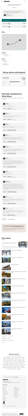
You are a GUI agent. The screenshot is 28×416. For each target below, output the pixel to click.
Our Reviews (4, 389)
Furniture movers (16, 389)
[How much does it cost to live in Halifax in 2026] (6, 324)
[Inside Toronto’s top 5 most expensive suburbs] (6, 260)
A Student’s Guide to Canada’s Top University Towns (18, 314)
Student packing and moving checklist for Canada (8, 340)
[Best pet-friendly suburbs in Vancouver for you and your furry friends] (6, 274)
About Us (4, 388)
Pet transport (16, 392)
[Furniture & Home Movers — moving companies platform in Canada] (7, 1)
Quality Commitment (5, 392)
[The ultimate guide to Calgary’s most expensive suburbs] (6, 303)
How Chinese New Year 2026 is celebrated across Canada (18, 307)
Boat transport (16, 397)
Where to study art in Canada (15, 264)
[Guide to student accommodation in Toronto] (6, 331)
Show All (3, 239)
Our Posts (4, 390)
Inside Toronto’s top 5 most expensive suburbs (17, 257)
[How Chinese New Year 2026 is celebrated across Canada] (6, 310)
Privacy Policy (4, 398)
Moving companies (16, 388)
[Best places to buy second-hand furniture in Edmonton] (22, 245)
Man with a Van (16, 390)
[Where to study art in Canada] (6, 267)
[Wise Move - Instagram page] (6, 384)
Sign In (25, 1)
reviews (8, 78)
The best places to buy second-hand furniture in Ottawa (18, 278)
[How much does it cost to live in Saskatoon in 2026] (6, 289)
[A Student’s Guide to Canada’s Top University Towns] (6, 317)
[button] (20, 40)
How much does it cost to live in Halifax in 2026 (17, 321)
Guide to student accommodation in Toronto (17, 328)
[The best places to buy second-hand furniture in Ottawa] (6, 281)
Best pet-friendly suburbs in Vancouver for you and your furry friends (19, 272)
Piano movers (16, 391)
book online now (18, 355)
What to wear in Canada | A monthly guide (16, 250)
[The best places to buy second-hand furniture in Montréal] (6, 296)
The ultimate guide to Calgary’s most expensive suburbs (18, 300)
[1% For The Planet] (8, 402)
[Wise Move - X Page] (4, 384)
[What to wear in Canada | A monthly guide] (6, 253)
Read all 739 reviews (11, 219)
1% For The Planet (5, 391)
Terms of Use (4, 397)
